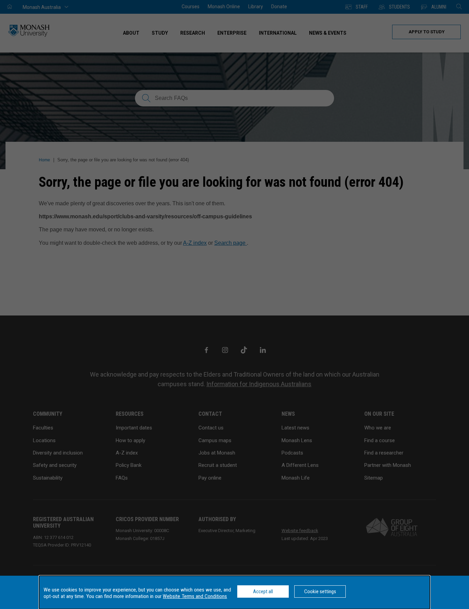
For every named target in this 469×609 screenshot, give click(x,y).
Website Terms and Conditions (195, 596)
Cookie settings (320, 591)
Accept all (263, 591)
